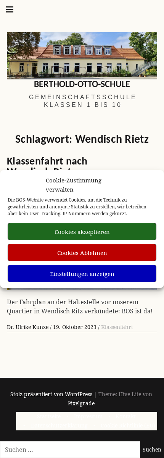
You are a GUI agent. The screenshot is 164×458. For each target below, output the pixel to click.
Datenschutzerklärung (59, 425)
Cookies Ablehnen (82, 252)
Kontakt (126, 416)
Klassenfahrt (117, 327)
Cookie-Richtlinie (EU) (128, 425)
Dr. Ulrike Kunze (28, 327)
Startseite (49, 416)
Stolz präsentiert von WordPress (51, 394)
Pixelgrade (81, 403)
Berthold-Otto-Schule (82, 84)
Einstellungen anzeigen (82, 273)
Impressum (88, 416)
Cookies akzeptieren (82, 231)
